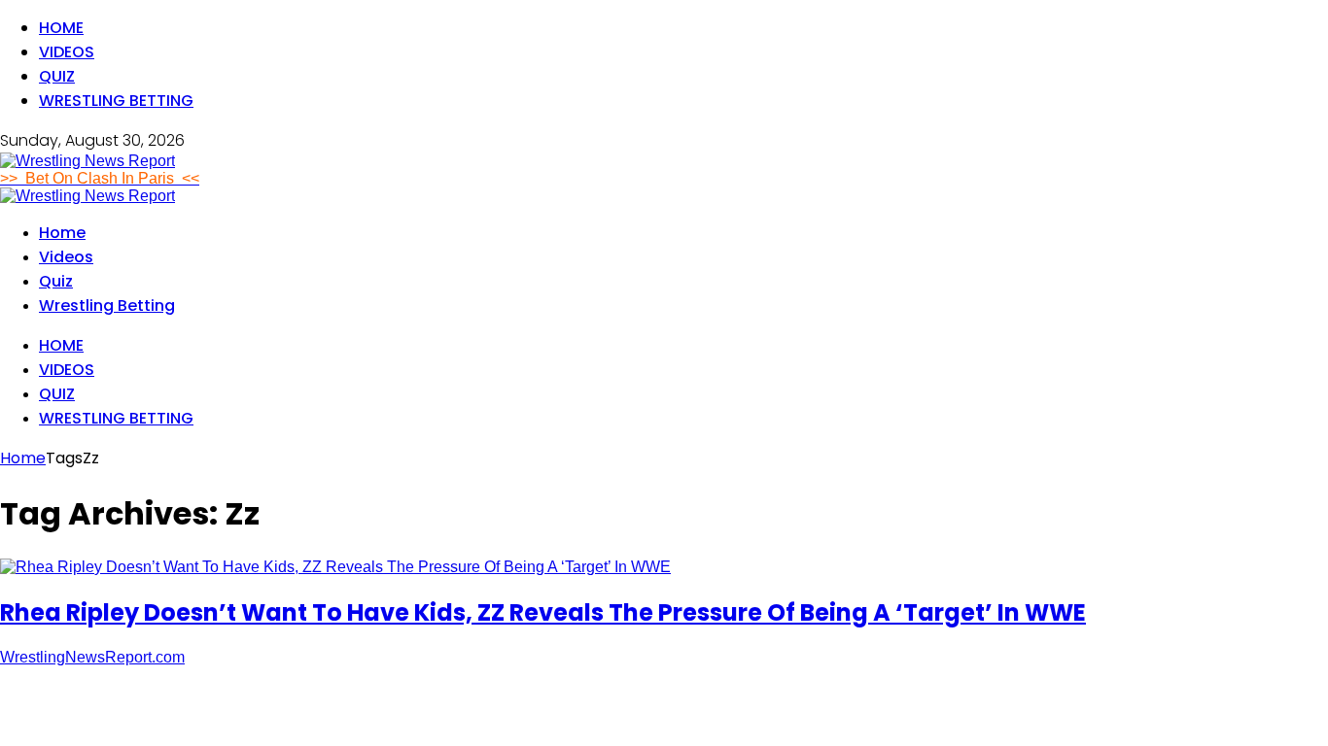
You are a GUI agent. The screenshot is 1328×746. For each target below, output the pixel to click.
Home (61, 28)
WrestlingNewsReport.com (92, 657)
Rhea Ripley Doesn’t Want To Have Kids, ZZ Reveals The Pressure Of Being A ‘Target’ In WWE (543, 612)
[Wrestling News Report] (87, 161)
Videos (66, 52)
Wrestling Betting (116, 100)
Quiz (57, 76)
